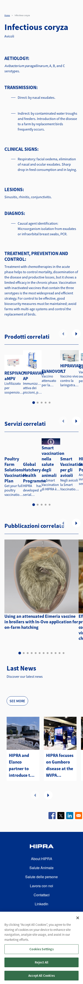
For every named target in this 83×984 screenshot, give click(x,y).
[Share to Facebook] (52, 815)
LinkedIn (41, 903)
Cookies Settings (41, 949)
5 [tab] (49, 402)
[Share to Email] (78, 815)
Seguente (76, 333)
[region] (41, 948)
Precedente (63, 333)
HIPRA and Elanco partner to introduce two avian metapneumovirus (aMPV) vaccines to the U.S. (23, 765)
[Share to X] (60, 815)
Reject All (41, 962)
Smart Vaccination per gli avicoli (71, 467)
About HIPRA (41, 858)
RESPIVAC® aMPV (14, 375)
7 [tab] (43, 653)
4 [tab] (45, 402)
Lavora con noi (41, 885)
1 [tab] (33, 402)
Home (7, 15)
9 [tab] (51, 653)
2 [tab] (38, 402)
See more (17, 701)
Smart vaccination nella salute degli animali (53, 461)
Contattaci (42, 894)
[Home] (41, 847)
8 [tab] (47, 653)
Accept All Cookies (41, 975)
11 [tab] (59, 653)
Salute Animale (41, 867)
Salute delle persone (41, 876)
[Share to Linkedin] (69, 815)
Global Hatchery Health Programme (34, 472)
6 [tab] (40, 653)
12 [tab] (63, 653)
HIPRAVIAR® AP (34, 375)
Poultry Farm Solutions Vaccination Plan (15, 470)
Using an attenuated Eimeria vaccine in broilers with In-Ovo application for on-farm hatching (41, 621)
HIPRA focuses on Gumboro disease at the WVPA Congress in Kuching (59, 765)
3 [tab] (41, 402)
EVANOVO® (52, 371)
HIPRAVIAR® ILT (71, 368)
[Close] (78, 918)
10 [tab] (55, 653)
